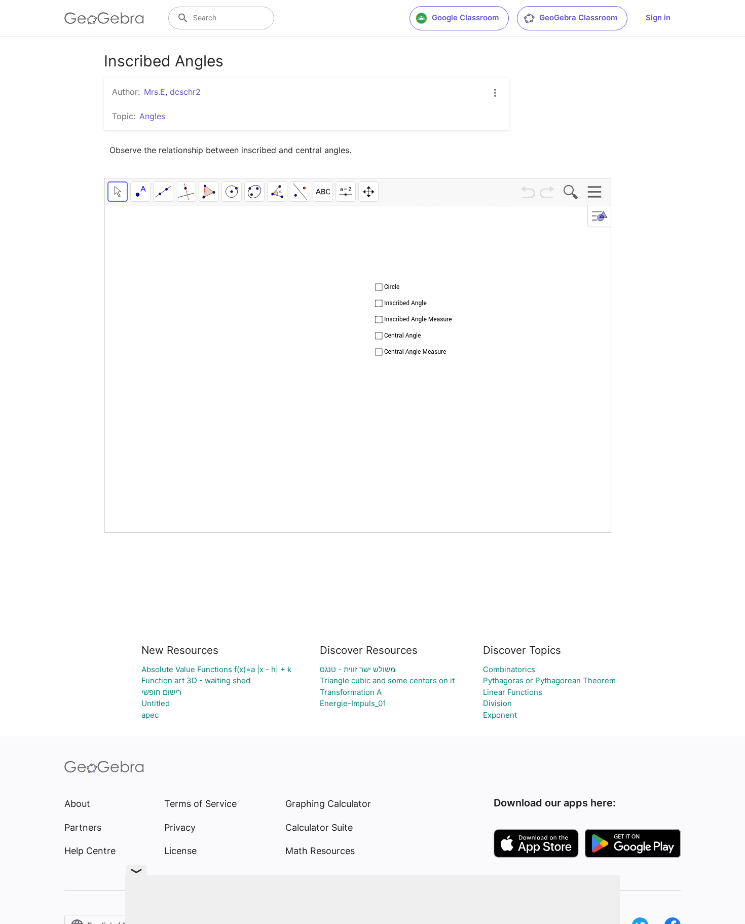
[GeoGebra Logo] (104, 18)
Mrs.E (154, 92)
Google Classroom (465, 17)
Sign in (658, 17)
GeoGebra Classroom (578, 17)
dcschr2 (185, 92)
